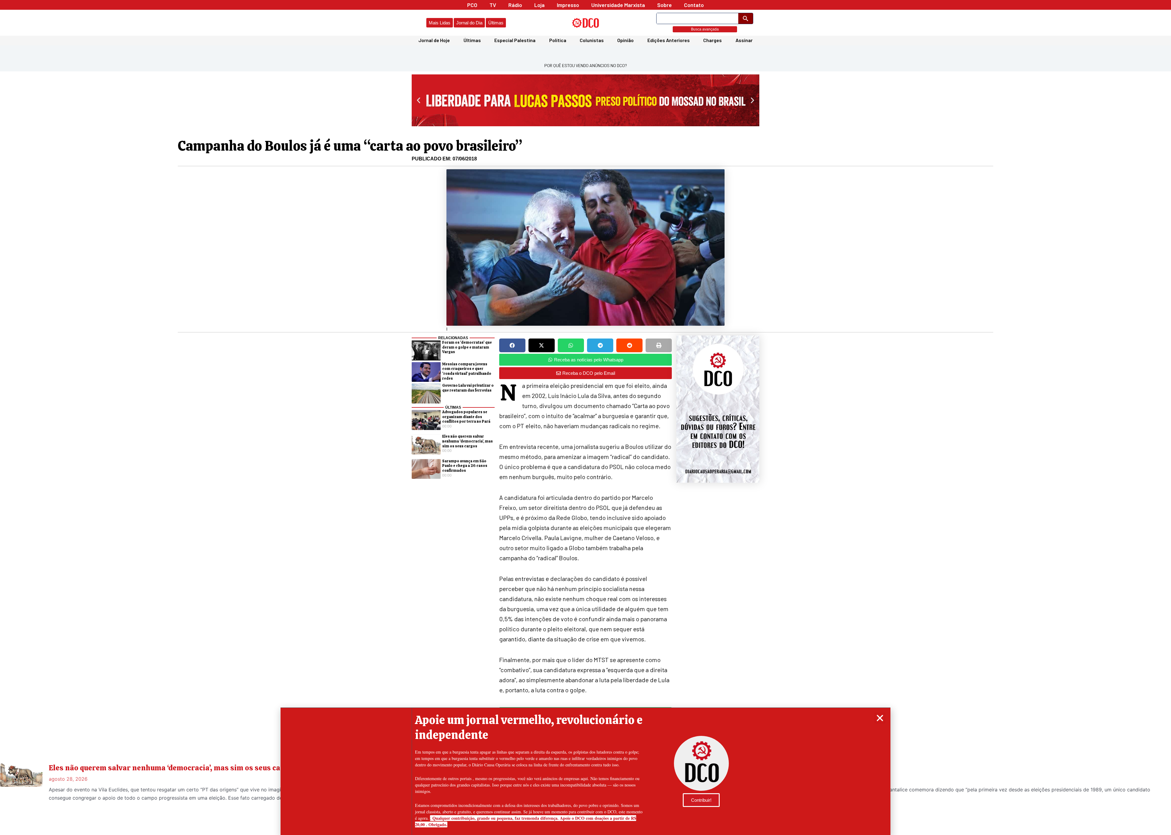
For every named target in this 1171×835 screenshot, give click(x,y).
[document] (585, 417)
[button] (880, 718)
